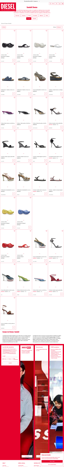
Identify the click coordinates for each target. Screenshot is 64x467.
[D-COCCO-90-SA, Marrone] (8, 308)
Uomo (5, 358)
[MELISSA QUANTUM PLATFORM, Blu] (24, 208)
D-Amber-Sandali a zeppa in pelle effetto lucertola (9, 156)
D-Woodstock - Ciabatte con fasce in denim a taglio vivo (10, 89)
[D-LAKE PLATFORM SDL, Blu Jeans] (40, 241)
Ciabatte (34, 18)
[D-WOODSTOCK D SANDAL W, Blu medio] (8, 74)
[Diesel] (8, 6)
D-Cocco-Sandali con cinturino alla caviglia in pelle (9, 323)
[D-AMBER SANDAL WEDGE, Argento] (24, 141)
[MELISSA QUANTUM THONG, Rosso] (24, 241)
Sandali (28, 18)
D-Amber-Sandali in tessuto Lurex (23, 156)
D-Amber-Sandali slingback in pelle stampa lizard (41, 156)
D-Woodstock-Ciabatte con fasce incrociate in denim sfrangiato (28, 89)
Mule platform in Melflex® (5, 56)
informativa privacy (7, 350)
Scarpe (6, 23)
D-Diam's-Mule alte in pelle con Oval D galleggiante (41, 123)
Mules (47, 15)
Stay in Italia (52, 461)
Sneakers (24, 15)
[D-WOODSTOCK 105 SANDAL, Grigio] (24, 175)
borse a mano (52, 336)
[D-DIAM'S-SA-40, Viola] (8, 108)
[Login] (56, 3)
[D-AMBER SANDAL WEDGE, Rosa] (56, 275)
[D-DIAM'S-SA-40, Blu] (40, 275)
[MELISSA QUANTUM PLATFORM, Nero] (8, 41)
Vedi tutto (17, 15)
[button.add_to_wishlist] (14, 30)
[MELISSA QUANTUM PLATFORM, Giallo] (8, 208)
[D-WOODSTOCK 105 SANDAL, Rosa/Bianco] (8, 175)
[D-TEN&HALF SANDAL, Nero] (56, 141)
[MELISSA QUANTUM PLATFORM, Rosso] (8, 241)
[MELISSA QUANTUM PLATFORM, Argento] (40, 41)
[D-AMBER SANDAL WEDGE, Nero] (8, 141)
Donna (2, 23)
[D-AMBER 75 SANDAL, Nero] (40, 141)
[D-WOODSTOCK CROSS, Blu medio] (24, 74)
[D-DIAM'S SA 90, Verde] (24, 275)
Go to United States (52, 464)
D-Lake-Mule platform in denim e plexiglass (8, 290)
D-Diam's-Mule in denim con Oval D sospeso (8, 123)
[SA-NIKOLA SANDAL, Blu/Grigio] (56, 74)
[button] (32, 1)
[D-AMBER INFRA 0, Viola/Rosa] (56, 175)
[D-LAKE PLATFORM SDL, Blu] (8, 275)
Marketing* (8, 352)
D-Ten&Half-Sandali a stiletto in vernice (55, 156)
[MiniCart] (59, 3)
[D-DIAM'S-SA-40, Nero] (24, 108)
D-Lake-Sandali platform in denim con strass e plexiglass (42, 89)
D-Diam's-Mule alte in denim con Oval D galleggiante (26, 290)
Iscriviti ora (27, 456)
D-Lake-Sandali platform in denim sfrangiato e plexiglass (42, 256)
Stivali (29, 15)
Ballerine (41, 15)
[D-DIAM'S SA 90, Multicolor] (40, 108)
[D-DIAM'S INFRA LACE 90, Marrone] (56, 108)
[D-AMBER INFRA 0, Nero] (40, 175)
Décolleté (35, 15)
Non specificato (15, 359)
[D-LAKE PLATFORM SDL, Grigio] (40, 74)
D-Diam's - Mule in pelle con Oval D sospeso (24, 123)
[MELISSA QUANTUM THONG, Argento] (56, 41)
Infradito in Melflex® (20, 56)
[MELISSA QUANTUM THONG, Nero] (24, 41)
